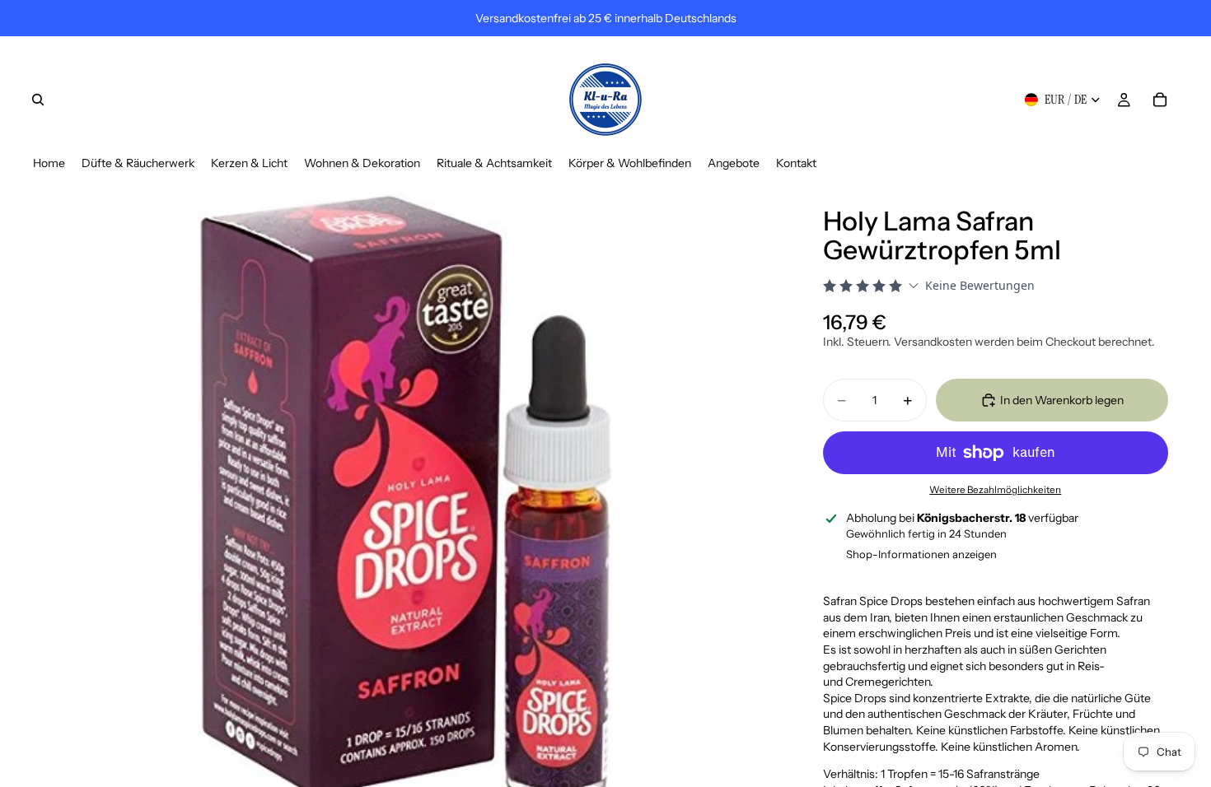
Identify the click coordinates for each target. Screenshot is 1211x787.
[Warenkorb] (1160, 99)
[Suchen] (38, 99)
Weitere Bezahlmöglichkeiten (995, 490)
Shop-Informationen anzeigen (921, 554)
